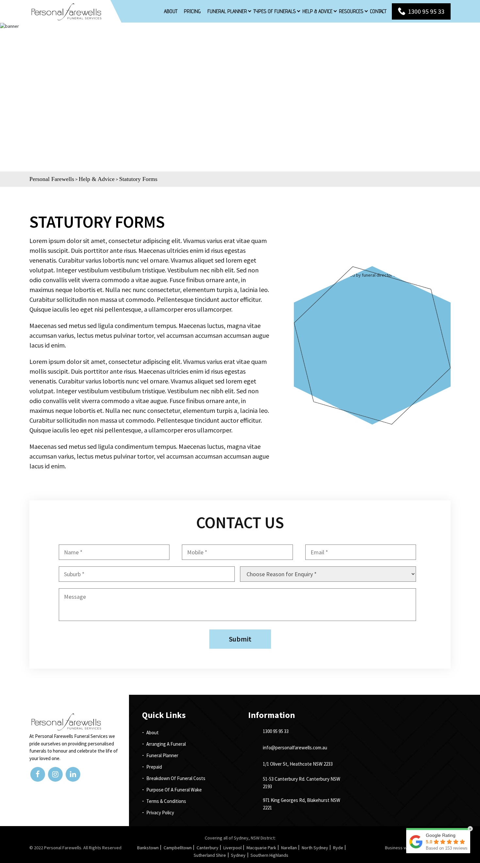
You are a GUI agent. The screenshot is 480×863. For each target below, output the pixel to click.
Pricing (192, 11)
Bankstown (148, 848)
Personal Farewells (62, 848)
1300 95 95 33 (426, 11)
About (170, 11)
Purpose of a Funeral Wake (174, 790)
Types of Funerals (274, 11)
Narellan (289, 848)
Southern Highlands (269, 855)
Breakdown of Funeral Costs (175, 778)
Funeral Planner (227, 11)
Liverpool (232, 848)
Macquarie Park (261, 848)
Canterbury (207, 848)
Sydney (238, 855)
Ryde (338, 848)
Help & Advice (317, 11)
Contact (378, 11)
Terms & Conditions (166, 801)
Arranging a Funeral (166, 744)
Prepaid (154, 767)
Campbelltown (178, 848)
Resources (351, 11)
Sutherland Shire (210, 855)
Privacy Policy (160, 812)
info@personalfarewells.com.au (295, 747)
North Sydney (315, 848)
